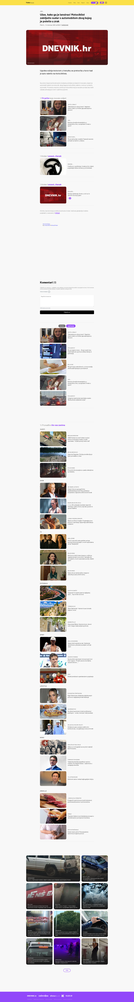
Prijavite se (67, 312)
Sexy (87, 2)
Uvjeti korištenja (48, 999)
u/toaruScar (47, 225)
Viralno (70, 2)
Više (67, 970)
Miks (74, 2)
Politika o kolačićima (67, 999)
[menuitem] (106, 2)
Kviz (78, 2)
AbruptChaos (54, 225)
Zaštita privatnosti (58, 999)
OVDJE (57, 213)
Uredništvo (29, 999)
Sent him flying (46, 224)
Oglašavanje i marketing (39, 999)
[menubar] (106, 2)
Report (83, 2)
